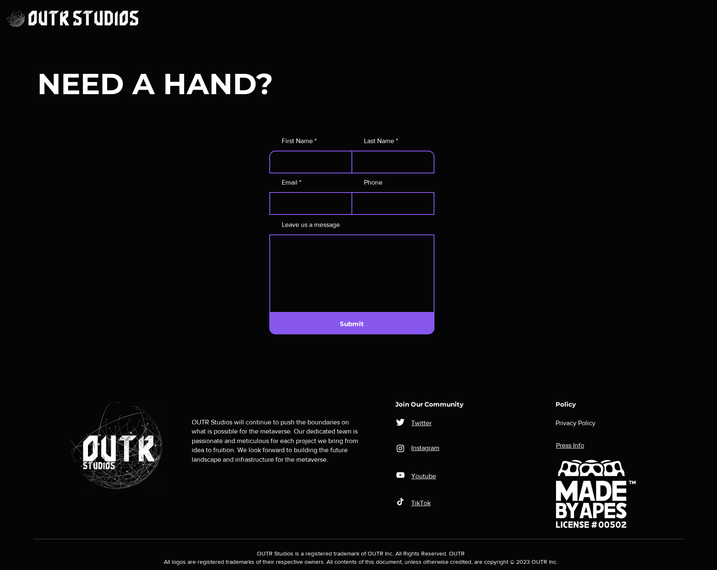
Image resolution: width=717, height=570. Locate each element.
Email (290, 182)
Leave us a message (311, 225)
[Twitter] (400, 422)
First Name (297, 141)
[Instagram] (400, 448)
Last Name (379, 141)
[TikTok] (400, 502)
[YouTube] (400, 475)
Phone (373, 182)
